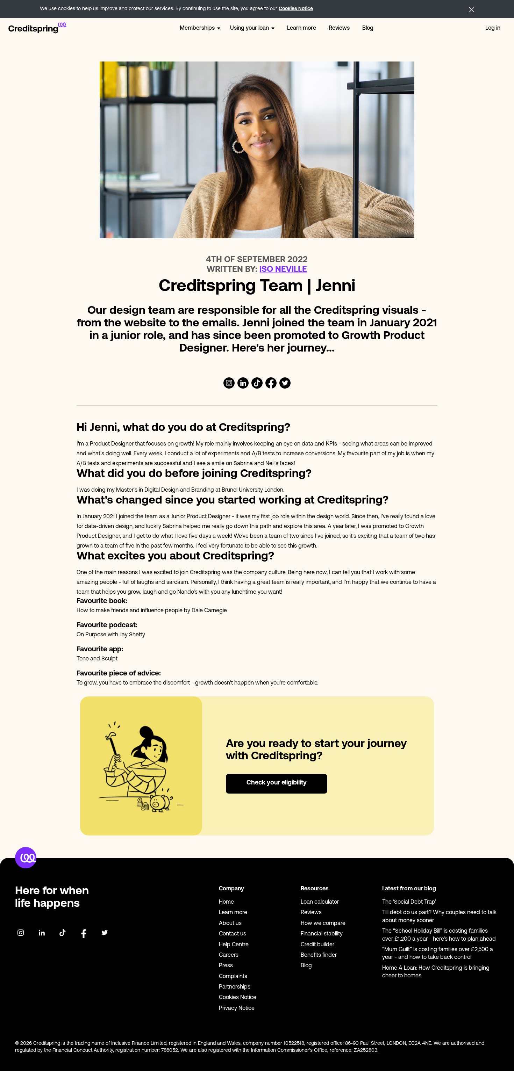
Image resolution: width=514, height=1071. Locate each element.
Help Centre (234, 945)
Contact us (232, 934)
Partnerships (234, 987)
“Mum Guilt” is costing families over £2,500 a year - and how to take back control (437, 953)
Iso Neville (283, 270)
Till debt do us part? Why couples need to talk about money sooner (439, 916)
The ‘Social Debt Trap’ (409, 902)
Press (226, 966)
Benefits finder (319, 955)
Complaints (233, 976)
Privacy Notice (237, 1008)
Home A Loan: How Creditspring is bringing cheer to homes (436, 972)
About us (230, 923)
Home (226, 902)
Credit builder (317, 945)
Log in (492, 28)
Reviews (339, 28)
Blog (367, 28)
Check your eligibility (277, 783)
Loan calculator (320, 902)
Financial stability (322, 934)
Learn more (301, 28)
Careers (228, 955)
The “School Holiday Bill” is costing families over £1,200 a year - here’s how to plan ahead (439, 935)
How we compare (323, 923)
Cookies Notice (296, 9)
